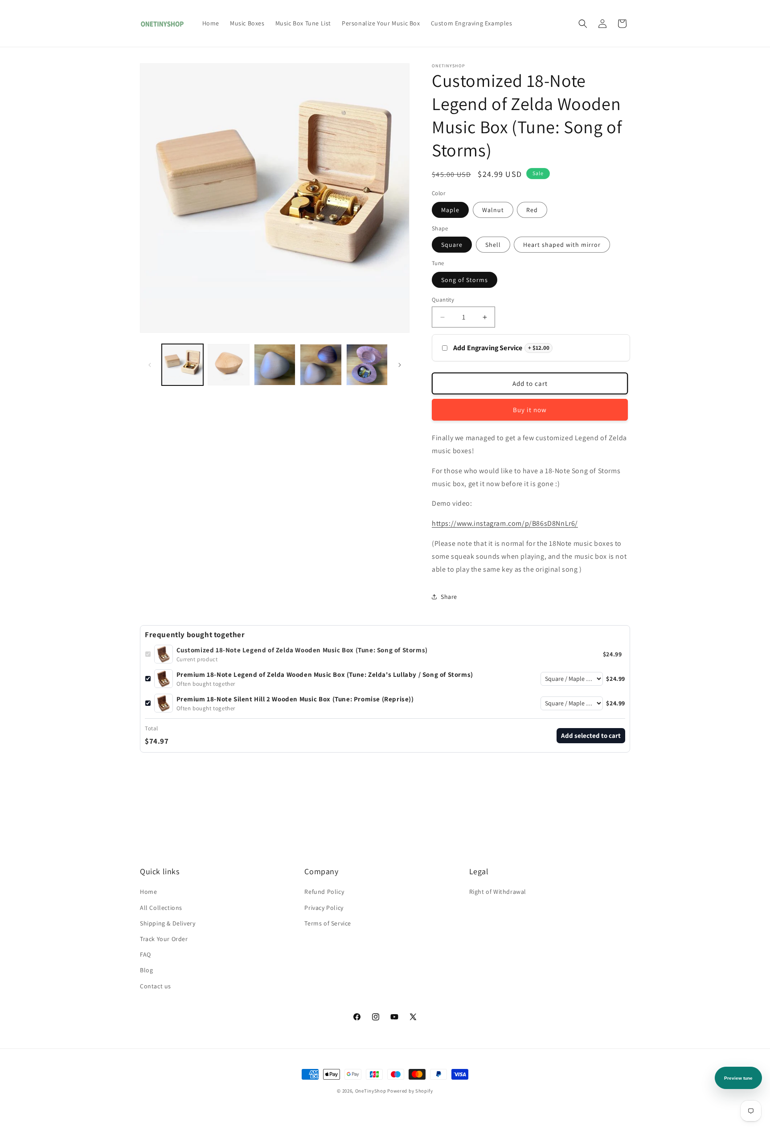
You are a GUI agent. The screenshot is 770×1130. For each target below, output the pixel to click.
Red (532, 210)
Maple (450, 210)
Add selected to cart (591, 735)
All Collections (161, 908)
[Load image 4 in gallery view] (274, 364)
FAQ (145, 954)
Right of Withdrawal (497, 892)
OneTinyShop (370, 1091)
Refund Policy (324, 892)
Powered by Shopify (410, 1091)
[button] (583, 23)
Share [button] (449, 597)
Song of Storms (464, 280)
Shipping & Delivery (167, 923)
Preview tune (738, 1078)
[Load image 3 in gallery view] (228, 364)
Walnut (493, 210)
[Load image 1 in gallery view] (182, 364)
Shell (493, 245)
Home (148, 892)
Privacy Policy (323, 908)
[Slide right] (400, 365)
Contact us (155, 986)
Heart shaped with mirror (562, 245)
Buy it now (530, 409)
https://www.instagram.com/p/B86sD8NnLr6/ (505, 523)
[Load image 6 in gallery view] (367, 364)
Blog (146, 970)
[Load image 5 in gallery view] (320, 364)
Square (452, 245)
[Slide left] (150, 365)
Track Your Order (164, 939)
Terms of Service (327, 923)
